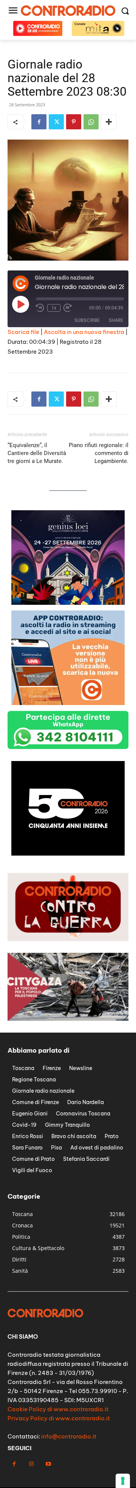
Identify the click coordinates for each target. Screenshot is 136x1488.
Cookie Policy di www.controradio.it (58, 1409)
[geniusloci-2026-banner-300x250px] (68, 853)
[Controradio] (68, 10)
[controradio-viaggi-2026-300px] (68, 602)
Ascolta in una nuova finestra (84, 331)
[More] (109, 121)
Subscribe (87, 320)
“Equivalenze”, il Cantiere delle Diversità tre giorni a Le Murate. (37, 453)
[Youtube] (48, 1464)
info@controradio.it (68, 1436)
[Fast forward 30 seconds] (67, 308)
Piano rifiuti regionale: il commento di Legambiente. (98, 453)
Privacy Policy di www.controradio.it (59, 1418)
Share (116, 320)
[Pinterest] (73, 121)
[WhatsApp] (91, 121)
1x (53, 308)
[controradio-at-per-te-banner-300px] (68, 703)
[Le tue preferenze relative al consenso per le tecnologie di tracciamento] (123, 1481)
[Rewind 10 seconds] (40, 308)
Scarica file (23, 331)
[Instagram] (31, 1464)
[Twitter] (56, 121)
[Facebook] (38, 121)
